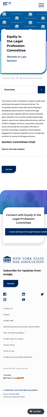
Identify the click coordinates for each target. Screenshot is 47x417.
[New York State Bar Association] (7, 5)
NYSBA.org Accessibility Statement (17, 357)
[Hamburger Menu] (41, 6)
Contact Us (7, 308)
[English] (4, 378)
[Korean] (7, 378)
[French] (9, 378)
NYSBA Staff (8, 321)
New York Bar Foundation (14, 333)
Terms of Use (8, 351)
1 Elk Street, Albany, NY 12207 (14, 397)
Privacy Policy (9, 345)
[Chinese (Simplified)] (18, 378)
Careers (6, 315)
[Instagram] (4, 299)
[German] (23, 378)
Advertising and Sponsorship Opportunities (21, 327)
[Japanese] (13, 378)
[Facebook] (4, 294)
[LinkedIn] (23, 294)
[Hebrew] (11, 378)
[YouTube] (23, 299)
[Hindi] (16, 378)
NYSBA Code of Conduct (13, 339)
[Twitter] (42, 294)
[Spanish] (20, 378)
